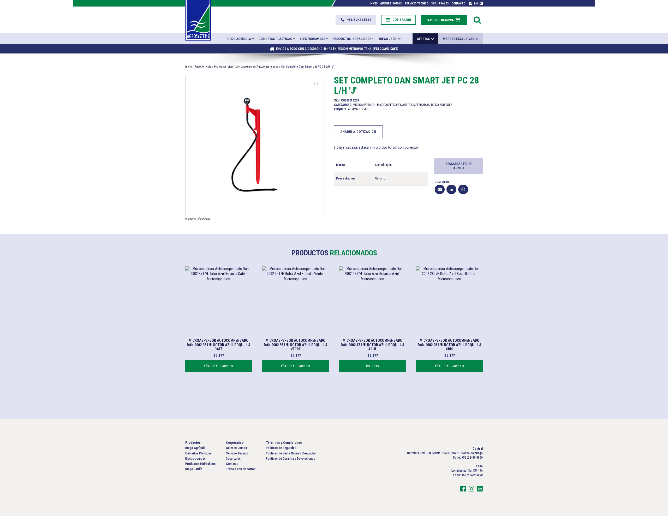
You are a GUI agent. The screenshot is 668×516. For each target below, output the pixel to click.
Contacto (458, 3)
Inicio (374, 3)
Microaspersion (223, 66)
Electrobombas (312, 39)
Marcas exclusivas (458, 39)
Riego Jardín (389, 39)
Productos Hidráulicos (352, 39)
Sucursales (440, 3)
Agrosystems (357, 109)
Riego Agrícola (238, 39)
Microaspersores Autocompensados (256, 66)
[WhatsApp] (463, 189)
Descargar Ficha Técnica (459, 166)
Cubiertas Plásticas (275, 39)
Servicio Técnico (416, 3)
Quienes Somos (391, 3)
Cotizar (372, 366)
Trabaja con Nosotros (240, 469)
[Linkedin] (451, 189)
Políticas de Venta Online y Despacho (291, 453)
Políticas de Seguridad (281, 448)
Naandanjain (383, 165)
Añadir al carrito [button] (218, 366)
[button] (356, 20)
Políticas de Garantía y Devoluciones (290, 458)
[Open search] (477, 20)
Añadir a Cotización (358, 132)
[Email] (440, 189)
